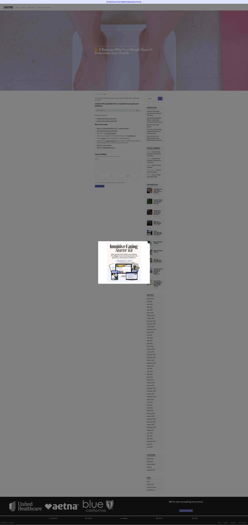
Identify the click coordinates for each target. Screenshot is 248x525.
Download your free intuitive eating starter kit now (124, 2)
